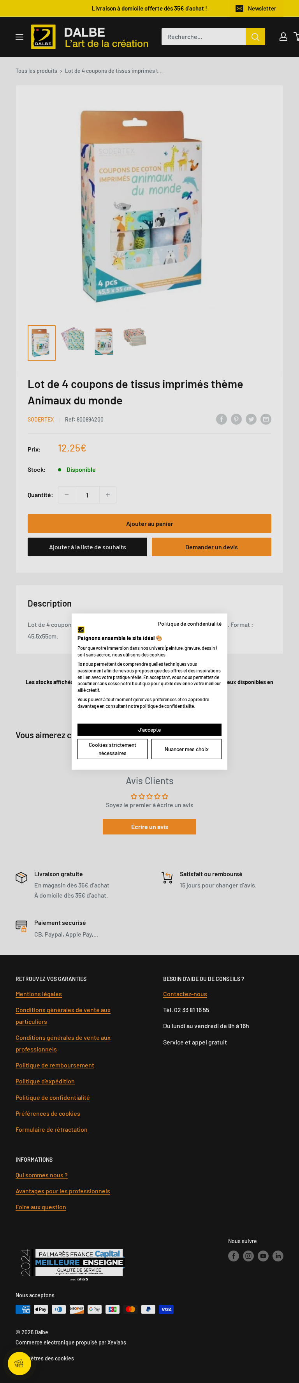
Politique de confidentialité (190, 623)
